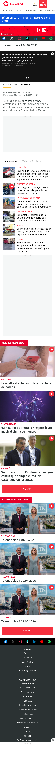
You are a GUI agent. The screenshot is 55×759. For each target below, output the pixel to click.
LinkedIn (35, 38)
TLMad (18, 10)
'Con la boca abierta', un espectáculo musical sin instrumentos (27, 406)
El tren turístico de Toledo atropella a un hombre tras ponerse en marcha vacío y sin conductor (9, 244)
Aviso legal (27, 732)
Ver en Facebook (5, 642)
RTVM (27, 649)
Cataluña (6, 468)
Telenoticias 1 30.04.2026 (27, 559)
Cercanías (22, 168)
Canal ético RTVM (27, 718)
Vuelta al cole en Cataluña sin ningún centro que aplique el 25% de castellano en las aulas (27, 450)
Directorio (27, 697)
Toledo (20, 239)
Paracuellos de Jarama (28, 198)
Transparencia (27, 692)
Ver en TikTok (27, 642)
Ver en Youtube (42, 641)
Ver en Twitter (13, 642)
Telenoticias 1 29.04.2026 (27, 599)
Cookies (27, 736)
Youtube (43, 38)
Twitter (12, 38)
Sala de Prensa (27, 683)
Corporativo (27, 680)
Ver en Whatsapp (49, 641)
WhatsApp (6, 380)
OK (27, 78)
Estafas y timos (24, 212)
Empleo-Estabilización (27, 710)
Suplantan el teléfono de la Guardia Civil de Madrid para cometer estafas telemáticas (9, 216)
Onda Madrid (30, 10)
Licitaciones (28, 714)
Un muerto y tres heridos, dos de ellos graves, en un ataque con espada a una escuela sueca (9, 230)
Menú (51, 4)
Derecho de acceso (27, 705)
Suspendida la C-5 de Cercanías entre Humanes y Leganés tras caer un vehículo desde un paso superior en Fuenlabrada (9, 172)
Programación (47, 10)
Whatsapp (51, 38)
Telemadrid (27, 658)
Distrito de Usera (26, 184)
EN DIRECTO (12, 18)
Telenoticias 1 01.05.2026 (27, 518)
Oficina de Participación (27, 723)
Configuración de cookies (27, 740)
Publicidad (27, 701)
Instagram (20, 38)
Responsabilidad (27, 688)
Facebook (4, 38)
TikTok (27, 38)
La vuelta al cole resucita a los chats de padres (27, 361)
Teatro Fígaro (8, 424)
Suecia (20, 226)
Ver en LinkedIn (34, 641)
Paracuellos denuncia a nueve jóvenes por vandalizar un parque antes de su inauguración (9, 203)
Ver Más (27, 489)
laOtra (27, 666)
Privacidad (27, 727)
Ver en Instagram (20, 641)
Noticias (7, 10)
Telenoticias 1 (8, 536)
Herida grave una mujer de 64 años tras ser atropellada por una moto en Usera (9, 189)
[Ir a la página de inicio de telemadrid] (13, 3)
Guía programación (27, 671)
